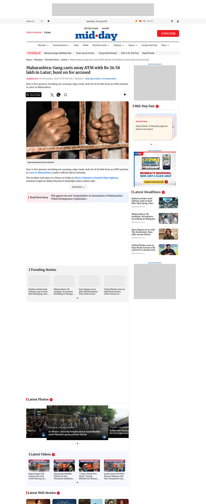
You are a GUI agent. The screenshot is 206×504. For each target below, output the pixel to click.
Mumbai (42, 45)
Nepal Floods (148, 53)
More (163, 45)
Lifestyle (117, 45)
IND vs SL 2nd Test (130, 53)
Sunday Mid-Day (149, 45)
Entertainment (60, 45)
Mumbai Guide (99, 45)
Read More (77, 187)
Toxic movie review (85, 53)
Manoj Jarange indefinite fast (57, 53)
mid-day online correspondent (100, 78)
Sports (132, 45)
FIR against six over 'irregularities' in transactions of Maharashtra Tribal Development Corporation (87, 197)
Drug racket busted (108, 53)
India (76, 45)
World (85, 45)
